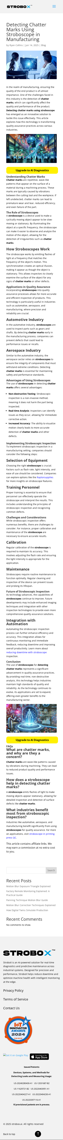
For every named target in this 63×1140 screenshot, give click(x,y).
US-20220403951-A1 (40, 1088)
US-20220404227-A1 (21, 1094)
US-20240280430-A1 (23, 1083)
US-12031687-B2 (41, 1083)
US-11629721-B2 (21, 1088)
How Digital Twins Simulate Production (27, 910)
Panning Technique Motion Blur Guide (27, 900)
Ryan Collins (16, 45)
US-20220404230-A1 (41, 1094)
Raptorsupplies (45, 477)
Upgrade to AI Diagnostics (32, 170)
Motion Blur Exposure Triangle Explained (28, 886)
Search (51, 870)
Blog (43, 45)
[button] (32, 170)
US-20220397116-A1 (31, 1099)
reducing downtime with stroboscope (26, 652)
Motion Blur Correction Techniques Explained (31, 905)
